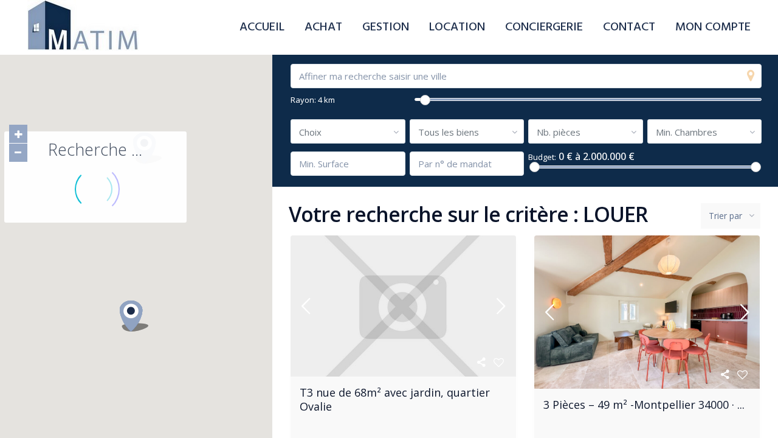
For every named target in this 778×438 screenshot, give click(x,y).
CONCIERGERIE (544, 27)
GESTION (385, 27)
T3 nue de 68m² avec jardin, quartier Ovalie (395, 399)
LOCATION (457, 27)
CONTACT (629, 27)
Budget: (542, 157)
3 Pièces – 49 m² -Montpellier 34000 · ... (644, 404)
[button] (138, 318)
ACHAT (323, 27)
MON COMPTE (713, 27)
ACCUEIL (261, 27)
